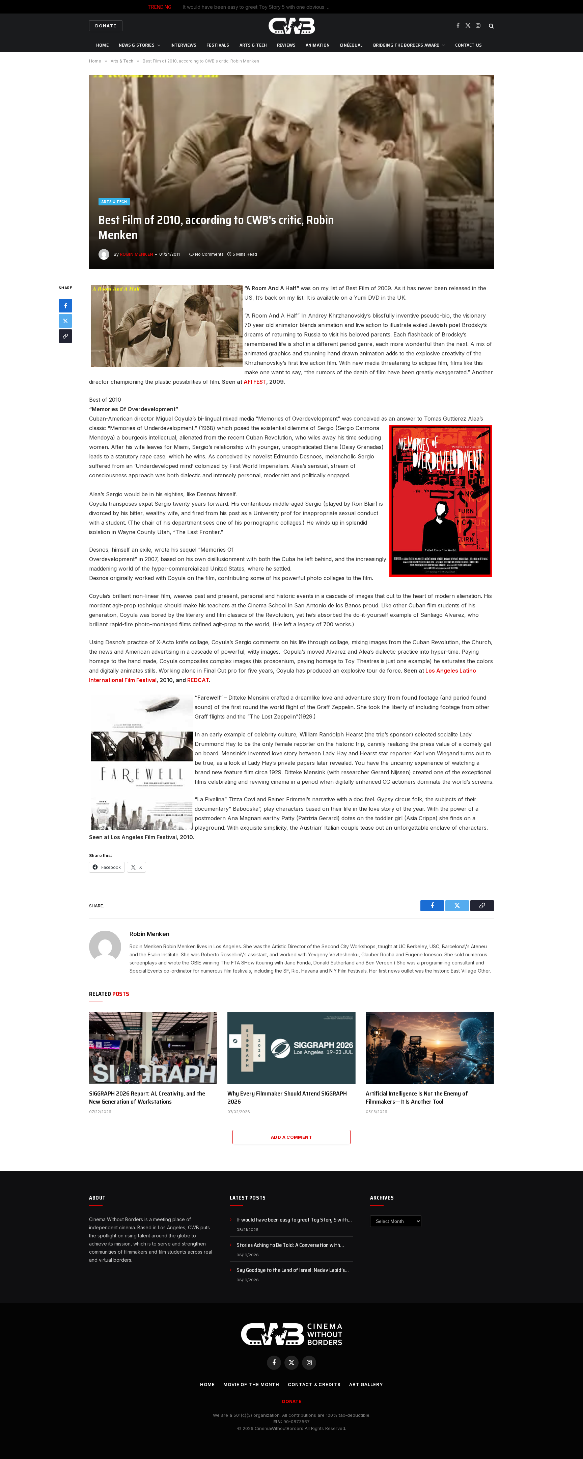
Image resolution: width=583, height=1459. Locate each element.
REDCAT (198, 680)
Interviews (183, 45)
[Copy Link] (65, 336)
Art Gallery (366, 1384)
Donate (105, 25)
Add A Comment (291, 1137)
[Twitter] (65, 321)
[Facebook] (65, 306)
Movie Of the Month (251, 1384)
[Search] (491, 25)
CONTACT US (468, 45)
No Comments (209, 254)
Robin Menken (136, 254)
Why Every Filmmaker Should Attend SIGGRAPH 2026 (287, 1097)
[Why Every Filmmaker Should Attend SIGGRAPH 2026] (291, 1048)
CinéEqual (351, 45)
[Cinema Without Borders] (291, 26)
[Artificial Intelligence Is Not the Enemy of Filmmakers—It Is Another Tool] (430, 1048)
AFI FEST (255, 381)
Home (102, 45)
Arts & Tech (253, 45)
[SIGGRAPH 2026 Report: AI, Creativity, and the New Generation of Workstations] (153, 1048)
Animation (318, 45)
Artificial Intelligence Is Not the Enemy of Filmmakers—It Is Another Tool (417, 1097)
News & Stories (137, 45)
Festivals (217, 45)
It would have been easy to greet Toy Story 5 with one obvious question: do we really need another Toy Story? (295, 1220)
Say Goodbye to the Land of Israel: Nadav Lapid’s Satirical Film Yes (291, 1270)
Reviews (286, 45)
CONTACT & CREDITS (314, 1384)
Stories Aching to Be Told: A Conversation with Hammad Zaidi (308, 7)
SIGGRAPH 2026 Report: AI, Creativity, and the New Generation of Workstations (147, 1097)
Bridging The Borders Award (406, 45)
